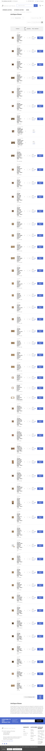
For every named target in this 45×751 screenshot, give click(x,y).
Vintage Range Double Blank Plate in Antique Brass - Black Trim (19, 686)
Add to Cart (40, 38)
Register (42, 1)
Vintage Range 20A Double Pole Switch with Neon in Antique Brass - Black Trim (19, 422)
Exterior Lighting (19, 9)
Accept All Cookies (17, 749)
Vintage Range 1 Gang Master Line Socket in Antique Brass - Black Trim (19, 598)
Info (24, 729)
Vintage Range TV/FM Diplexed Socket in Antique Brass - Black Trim (19, 545)
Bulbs (32, 738)
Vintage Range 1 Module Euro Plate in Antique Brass (19, 377)
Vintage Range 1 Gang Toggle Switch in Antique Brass (19, 224)
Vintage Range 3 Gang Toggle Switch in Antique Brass (19, 247)
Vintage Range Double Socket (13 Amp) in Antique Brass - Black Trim (19, 119)
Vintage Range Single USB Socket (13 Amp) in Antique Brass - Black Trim (20, 130)
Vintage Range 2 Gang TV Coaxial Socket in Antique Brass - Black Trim (19, 559)
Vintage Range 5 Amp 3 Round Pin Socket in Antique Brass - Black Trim (19, 489)
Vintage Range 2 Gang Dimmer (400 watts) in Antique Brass (19, 307)
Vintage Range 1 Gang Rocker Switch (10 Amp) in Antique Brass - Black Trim (19, 38)
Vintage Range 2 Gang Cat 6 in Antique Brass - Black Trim (19, 662)
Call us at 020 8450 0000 (8, 741)
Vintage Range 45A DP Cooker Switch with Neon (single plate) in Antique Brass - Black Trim (19, 435)
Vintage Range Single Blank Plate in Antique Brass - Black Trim (19, 674)
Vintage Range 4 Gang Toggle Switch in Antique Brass (19, 259)
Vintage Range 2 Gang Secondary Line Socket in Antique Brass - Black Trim (19, 637)
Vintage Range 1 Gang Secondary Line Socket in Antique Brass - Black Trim (19, 611)
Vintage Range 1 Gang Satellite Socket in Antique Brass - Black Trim (19, 573)
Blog (24, 731)
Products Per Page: (35, 17)
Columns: (29, 22)
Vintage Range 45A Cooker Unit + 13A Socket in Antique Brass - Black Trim (19, 449)
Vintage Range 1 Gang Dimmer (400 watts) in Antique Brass (19, 284)
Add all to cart (40, 697)
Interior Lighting (7, 9)
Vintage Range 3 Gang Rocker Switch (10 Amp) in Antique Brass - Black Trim (19, 65)
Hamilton (39, 733)
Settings (4, 749)
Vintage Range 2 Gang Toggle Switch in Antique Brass (19, 236)
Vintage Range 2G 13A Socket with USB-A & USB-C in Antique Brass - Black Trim (19, 155)
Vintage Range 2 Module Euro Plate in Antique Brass (19, 388)
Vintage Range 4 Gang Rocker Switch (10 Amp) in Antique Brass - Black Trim (19, 78)
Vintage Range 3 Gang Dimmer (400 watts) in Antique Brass (19, 331)
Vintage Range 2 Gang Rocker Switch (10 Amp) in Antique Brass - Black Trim (19, 51)
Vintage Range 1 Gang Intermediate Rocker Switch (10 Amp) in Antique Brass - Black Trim (19, 92)
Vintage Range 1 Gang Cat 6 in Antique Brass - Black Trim (19, 649)
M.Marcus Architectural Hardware (40, 742)
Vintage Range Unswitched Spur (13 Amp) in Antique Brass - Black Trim (19, 170)
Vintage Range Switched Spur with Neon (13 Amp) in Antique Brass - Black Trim (19, 197)
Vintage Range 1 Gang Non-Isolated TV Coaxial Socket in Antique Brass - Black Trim (19, 532)
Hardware (32, 740)
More (27, 9)
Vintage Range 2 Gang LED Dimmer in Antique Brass (19, 320)
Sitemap (25, 734)
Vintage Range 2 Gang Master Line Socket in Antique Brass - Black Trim (19, 623)
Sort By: (12, 17)
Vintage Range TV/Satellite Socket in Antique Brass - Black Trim (19, 585)
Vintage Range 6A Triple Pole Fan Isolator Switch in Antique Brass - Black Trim (19, 476)
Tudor (42, 739)
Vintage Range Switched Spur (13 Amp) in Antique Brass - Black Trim (19, 183)
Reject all (9, 749)
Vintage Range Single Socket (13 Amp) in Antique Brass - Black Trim (19, 106)
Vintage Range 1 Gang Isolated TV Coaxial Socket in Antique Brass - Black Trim (19, 517)
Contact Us (25, 733)
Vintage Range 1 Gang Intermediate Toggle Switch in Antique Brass (19, 271)
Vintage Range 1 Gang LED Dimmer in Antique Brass (19, 296)
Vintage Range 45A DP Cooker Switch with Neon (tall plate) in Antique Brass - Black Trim (19, 462)
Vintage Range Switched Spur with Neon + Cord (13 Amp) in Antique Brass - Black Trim (19, 211)
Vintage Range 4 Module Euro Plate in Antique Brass (19, 397)
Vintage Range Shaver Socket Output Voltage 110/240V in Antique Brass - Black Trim (19, 503)
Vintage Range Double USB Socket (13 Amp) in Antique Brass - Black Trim (20, 142)
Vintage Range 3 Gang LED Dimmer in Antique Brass (19, 343)
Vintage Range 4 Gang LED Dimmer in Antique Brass (19, 367)
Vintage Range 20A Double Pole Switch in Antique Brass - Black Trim (19, 409)
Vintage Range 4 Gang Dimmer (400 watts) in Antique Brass (19, 355)
